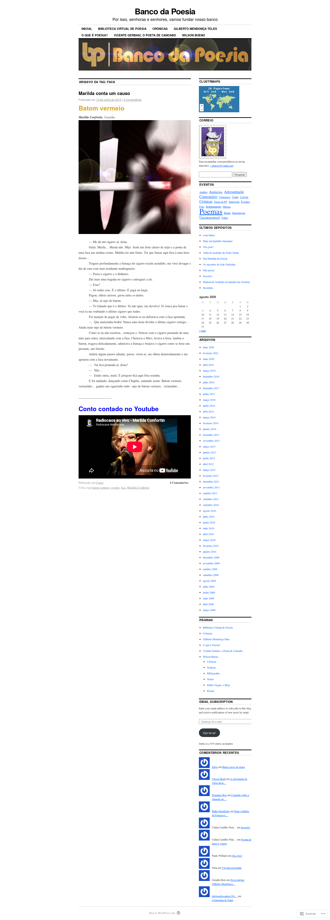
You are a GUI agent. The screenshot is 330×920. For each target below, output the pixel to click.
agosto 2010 (209, 510)
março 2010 (209, 540)
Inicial (86, 28)
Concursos (224, 197)
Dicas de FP (220, 201)
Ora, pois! (208, 247)
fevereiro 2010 (210, 545)
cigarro (115, 487)
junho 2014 (209, 405)
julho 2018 (208, 382)
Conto (99, 483)
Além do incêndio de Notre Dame (221, 252)
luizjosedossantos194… (224, 896)
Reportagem (238, 213)
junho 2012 (209, 458)
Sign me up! (209, 733)
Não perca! (209, 270)
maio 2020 (208, 359)
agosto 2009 (209, 580)
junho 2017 (209, 394)
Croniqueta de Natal (222, 900)
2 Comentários (132, 99)
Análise (203, 192)
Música (227, 206)
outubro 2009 (210, 569)
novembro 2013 (211, 440)
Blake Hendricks (221, 811)
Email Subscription (216, 701)
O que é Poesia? (94, 35)
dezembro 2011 (211, 481)
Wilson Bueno (193, 35)
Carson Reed (219, 779)
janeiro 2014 (209, 429)
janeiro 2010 (209, 551)
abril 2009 (208, 604)
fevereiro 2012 (210, 475)
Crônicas (160, 28)
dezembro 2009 (211, 557)
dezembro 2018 (211, 376)
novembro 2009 (211, 563)
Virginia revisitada (231, 867)
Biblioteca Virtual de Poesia (122, 28)
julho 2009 (208, 586)
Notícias (211, 667)
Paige (215, 767)
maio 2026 (208, 347)
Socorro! (207, 276)
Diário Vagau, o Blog (218, 685)
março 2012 (209, 470)
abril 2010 (208, 534)
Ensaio (210, 691)
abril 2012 (208, 464)
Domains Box (219, 795)
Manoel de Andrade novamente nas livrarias (226, 282)
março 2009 (209, 610)
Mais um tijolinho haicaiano (218, 241)
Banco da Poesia (165, 11)
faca (123, 487)
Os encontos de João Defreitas (219, 264)
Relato (227, 213)
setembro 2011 (211, 499)
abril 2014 (208, 411)
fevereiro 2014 (210, 423)
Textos (210, 679)
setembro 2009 (211, 575)
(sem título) (209, 235)
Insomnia (208, 287)
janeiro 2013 (209, 452)
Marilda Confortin (138, 487)
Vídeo (224, 217)
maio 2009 (208, 598)
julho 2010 (208, 516)
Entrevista (234, 201)
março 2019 (209, 370)
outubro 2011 (210, 493)
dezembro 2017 (211, 388)
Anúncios (215, 192)
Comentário (208, 196)
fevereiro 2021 (210, 353)
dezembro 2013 (211, 435)
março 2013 (209, 446)
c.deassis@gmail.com (221, 165)
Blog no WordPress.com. (162, 913)
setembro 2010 (211, 505)
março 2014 (209, 417)
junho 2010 (209, 522)
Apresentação (234, 191)
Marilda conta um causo (104, 93)
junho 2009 (209, 592)
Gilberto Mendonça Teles (195, 28)
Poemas (210, 211)
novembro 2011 (211, 487)
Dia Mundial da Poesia (215, 258)
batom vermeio (101, 487)
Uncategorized (209, 217)
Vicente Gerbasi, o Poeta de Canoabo (145, 35)
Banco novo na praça (233, 767)
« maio (202, 330)
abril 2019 (208, 364)
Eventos (245, 202)
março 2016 (209, 400)
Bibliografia (213, 673)
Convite (244, 197)
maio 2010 (208, 528)
